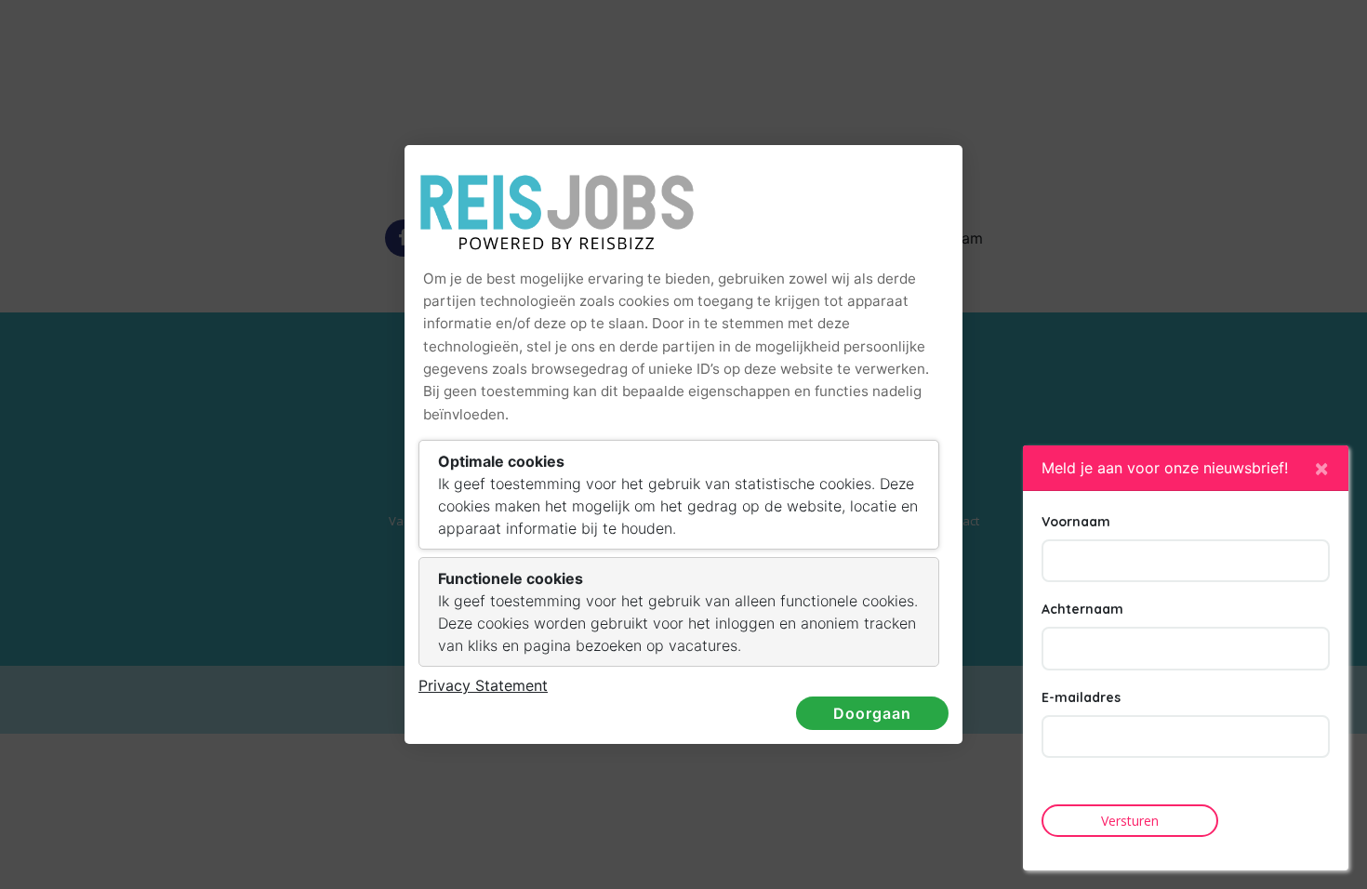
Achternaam (1082, 609)
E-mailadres (1081, 697)
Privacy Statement (483, 685)
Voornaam (1076, 521)
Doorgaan (872, 713)
